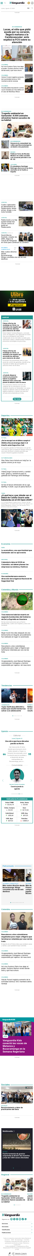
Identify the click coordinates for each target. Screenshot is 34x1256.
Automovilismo (6, 458)
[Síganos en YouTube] (20, 1219)
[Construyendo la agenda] (17, 776)
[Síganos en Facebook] (11, 1219)
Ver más (17, 399)
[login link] (32, 3)
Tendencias (5, 705)
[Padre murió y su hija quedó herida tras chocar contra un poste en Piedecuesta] (26, 221)
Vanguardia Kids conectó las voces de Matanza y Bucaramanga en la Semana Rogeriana (15, 1046)
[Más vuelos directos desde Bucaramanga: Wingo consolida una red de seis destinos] (26, 251)
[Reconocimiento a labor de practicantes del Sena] (17, 1095)
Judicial (4, 202)
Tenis (3, 493)
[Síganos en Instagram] (17, 1219)
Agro (3, 547)
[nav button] (1, 3)
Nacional (4, 559)
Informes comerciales (5, 248)
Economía (4, 573)
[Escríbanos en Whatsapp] (25, 1219)
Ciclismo (13, 164)
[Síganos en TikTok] (23, 1219)
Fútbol (3, 438)
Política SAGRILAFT (10, 1246)
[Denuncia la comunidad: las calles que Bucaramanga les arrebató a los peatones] (5, 144)
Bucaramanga (17, 27)
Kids (5, 1036)
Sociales (4, 1105)
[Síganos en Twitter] (14, 1219)
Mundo (12, 152)
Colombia (4, 64)
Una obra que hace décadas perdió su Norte (17, 742)
